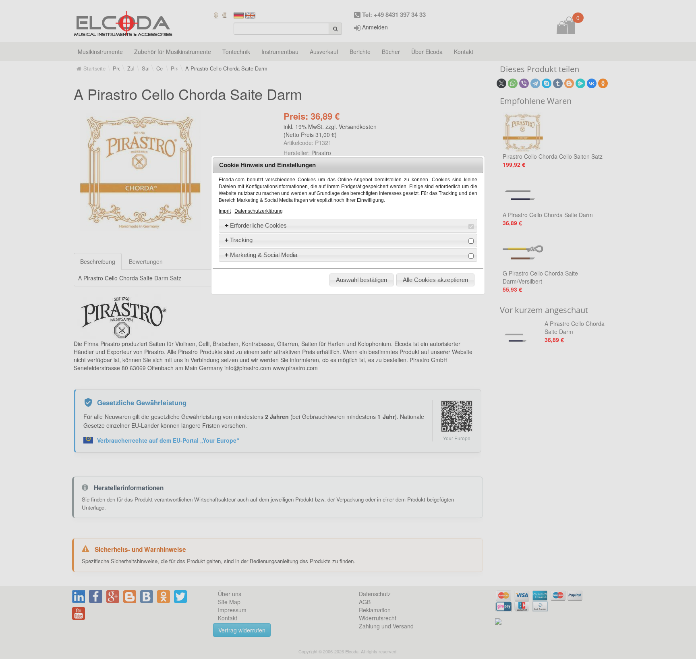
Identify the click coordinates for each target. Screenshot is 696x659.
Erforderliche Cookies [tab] (258, 225)
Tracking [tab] (241, 239)
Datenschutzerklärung (258, 211)
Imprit (225, 211)
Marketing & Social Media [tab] (263, 254)
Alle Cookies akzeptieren (435, 279)
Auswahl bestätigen (361, 279)
